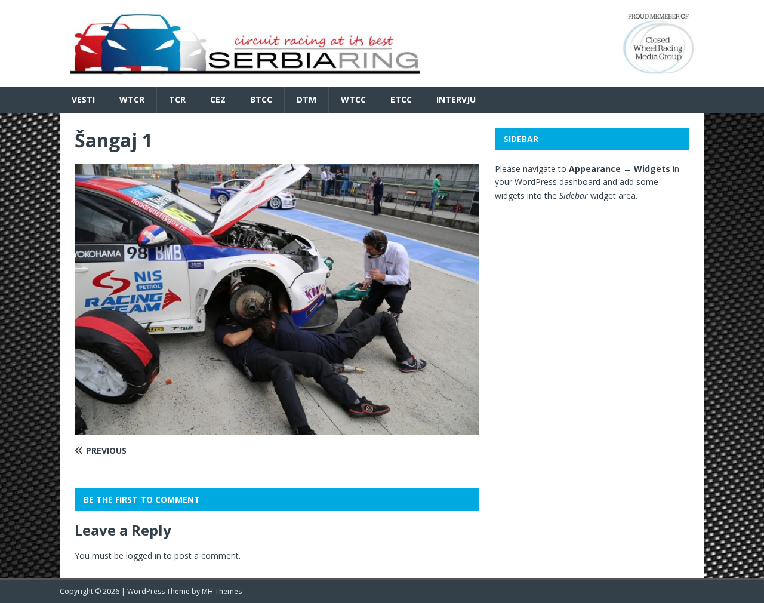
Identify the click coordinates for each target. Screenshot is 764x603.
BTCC (261, 99)
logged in (143, 555)
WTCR (131, 99)
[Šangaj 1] (277, 427)
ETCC (401, 99)
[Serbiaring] (382, 80)
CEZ (218, 99)
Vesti (83, 99)
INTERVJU (456, 99)
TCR (177, 99)
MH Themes (222, 591)
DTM (306, 99)
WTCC (353, 99)
